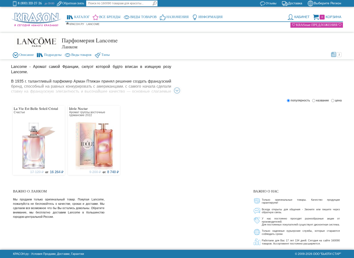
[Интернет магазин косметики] (36, 20)
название (323, 100)
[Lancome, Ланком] (36, 41)
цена (338, 100)
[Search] (154, 3)
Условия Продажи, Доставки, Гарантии (57, 254)
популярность (301, 100)
